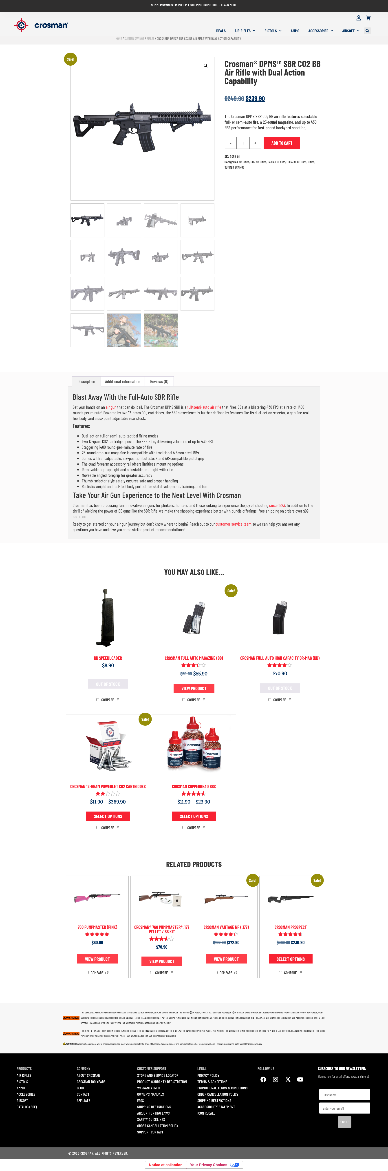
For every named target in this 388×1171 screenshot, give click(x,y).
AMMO (21, 1087)
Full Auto (280, 162)
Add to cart (281, 143)
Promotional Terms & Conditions (222, 1087)
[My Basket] (368, 18)
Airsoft (348, 30)
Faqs (140, 1100)
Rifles (150, 38)
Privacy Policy (208, 1075)
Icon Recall (206, 1113)
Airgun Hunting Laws (153, 1113)
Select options (108, 816)
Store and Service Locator (157, 1075)
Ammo (295, 30)
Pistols (271, 30)
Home (119, 38)
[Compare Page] (117, 700)
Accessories (318, 30)
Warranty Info (148, 1087)
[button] (367, 30)
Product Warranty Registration (162, 1081)
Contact (83, 1094)
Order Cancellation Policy (157, 1125)
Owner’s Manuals (150, 1094)
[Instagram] (275, 1079)
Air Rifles (243, 30)
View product (194, 688)
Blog (80, 1087)
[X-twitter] (287, 1079)
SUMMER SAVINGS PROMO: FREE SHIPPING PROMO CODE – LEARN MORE (193, 5)
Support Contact (150, 1131)
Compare (107, 700)
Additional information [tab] (122, 381)
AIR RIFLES (24, 1075)
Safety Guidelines (151, 1119)
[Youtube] (300, 1079)
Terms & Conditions (212, 1081)
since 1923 (277, 505)
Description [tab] (86, 381)
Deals (221, 30)
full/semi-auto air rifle (204, 407)
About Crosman (88, 1075)
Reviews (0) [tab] (159, 381)
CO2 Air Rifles (258, 162)
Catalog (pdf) (27, 1106)
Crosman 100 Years (91, 1081)
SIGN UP (344, 1122)
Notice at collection (166, 1164)
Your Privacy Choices (208, 1164)
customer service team (233, 523)
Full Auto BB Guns (296, 162)
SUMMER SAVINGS (134, 38)
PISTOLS (22, 1081)
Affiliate (83, 1100)
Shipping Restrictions (154, 1106)
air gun (111, 407)
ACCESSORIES (26, 1094)
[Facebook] (263, 1079)
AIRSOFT (22, 1100)
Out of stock (108, 684)
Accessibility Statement (216, 1106)
